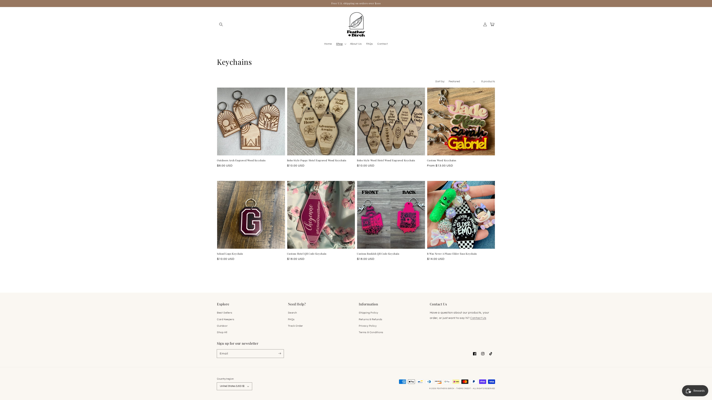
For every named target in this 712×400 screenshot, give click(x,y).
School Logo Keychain (230, 253)
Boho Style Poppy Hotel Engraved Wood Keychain (316, 160)
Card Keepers (225, 319)
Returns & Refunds (370, 319)
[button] (221, 24)
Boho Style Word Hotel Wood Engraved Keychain (386, 160)
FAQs (291, 319)
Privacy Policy (368, 326)
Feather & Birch (445, 388)
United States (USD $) (232, 386)
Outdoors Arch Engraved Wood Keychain (241, 160)
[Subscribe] (280, 353)
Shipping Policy (368, 312)
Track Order (295, 326)
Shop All (222, 332)
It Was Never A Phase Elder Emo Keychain (452, 253)
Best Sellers (224, 312)
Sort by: (440, 81)
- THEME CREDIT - (464, 388)
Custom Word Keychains (441, 160)
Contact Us (478, 317)
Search (292, 312)
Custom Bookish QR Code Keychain (378, 253)
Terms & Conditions (371, 332)
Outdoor (222, 326)
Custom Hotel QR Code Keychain (307, 253)
